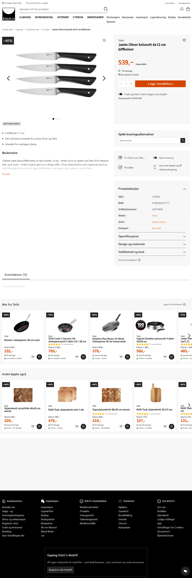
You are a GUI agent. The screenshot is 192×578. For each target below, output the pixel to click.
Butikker (161, 511)
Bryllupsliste (47, 519)
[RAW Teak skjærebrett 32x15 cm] (155, 392)
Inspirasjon (142, 17)
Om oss (161, 507)
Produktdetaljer (128, 188)
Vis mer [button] (6, 174)
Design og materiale (131, 244)
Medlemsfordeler (89, 507)
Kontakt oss (8, 507)
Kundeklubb (184, 17)
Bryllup (172, 17)
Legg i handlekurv (160, 83)
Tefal (121, 40)
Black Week (47, 531)
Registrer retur (10, 523)
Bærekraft (163, 515)
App (159, 523)
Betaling (6, 531)
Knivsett (45, 29)
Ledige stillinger (166, 519)
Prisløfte (129, 167)
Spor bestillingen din (13, 535)
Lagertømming (158, 17)
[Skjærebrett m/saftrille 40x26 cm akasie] (23, 392)
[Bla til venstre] (8, 78)
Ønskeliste (46, 523)
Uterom (122, 523)
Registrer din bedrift (60, 569)
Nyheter (111, 21)
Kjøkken (19, 29)
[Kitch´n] (8, 14)
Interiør (122, 519)
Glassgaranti (87, 515)
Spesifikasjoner (128, 236)
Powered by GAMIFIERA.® (13, 286)
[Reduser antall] (121, 84)
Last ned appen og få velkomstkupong (170, 167)
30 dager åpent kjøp (13, 3)
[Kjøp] (39, 357)
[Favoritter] (33, 357)
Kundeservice (184, 3)
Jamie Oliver (158, 222)
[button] (184, 40)
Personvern (163, 531)
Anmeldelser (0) (15, 274)
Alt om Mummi (49, 527)
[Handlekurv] (188, 9)
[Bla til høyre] (104, 78)
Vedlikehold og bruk (131, 252)
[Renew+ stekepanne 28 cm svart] (23, 322)
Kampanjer (128, 17)
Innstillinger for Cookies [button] (170, 527)
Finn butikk (169, 3)
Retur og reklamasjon (14, 519)
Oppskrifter (47, 511)
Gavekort (123, 511)
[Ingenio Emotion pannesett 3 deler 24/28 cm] (155, 322)
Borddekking (125, 515)
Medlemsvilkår (88, 523)
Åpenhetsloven (165, 535)
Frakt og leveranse (12, 527)
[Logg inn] (182, 9)
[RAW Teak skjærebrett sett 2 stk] (67, 392)
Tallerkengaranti (89, 519)
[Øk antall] (131, 84)
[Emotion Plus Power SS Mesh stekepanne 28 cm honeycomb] (111, 322)
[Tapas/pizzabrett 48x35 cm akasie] (111, 392)
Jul (42, 535)
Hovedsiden (7, 29)
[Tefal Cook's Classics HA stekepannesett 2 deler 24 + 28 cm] (67, 322)
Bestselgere (113, 17)
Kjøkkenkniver (32, 29)
